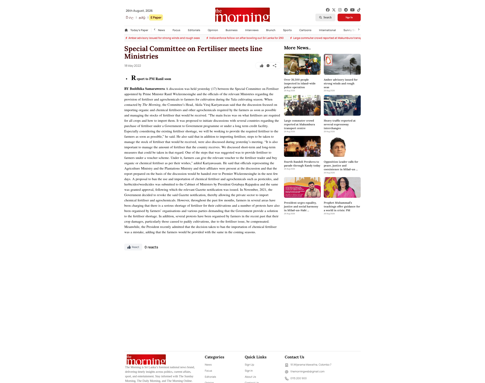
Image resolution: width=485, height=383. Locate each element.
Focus (176, 30)
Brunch (270, 30)
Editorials (194, 30)
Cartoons (305, 30)
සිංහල (130, 17)
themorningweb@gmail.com (307, 371)
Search (327, 17)
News (161, 30)
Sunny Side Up (352, 30)
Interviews (252, 30)
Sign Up (249, 364)
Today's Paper (139, 30)
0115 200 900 (298, 378)
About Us (250, 376)
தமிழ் (142, 17)
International (327, 30)
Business (232, 30)
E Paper (156, 17)
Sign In (349, 17)
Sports (287, 30)
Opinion (213, 30)
